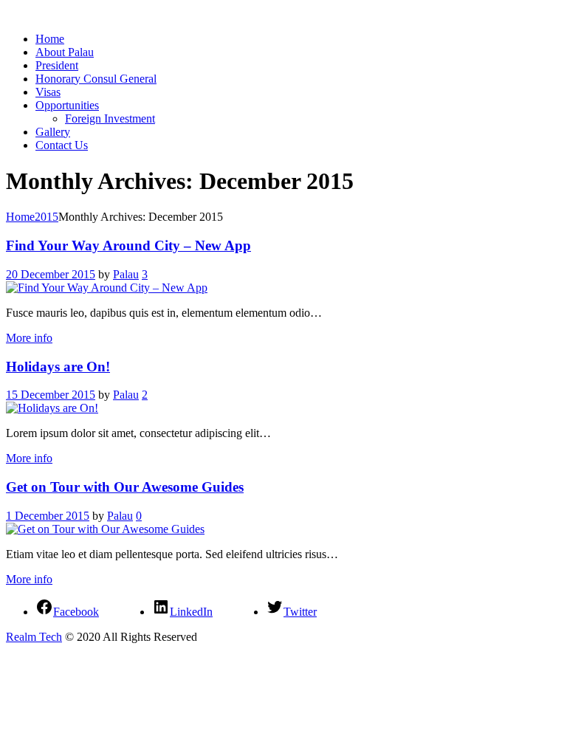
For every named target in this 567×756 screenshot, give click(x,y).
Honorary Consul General (96, 78)
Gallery (52, 132)
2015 (46, 216)
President (56, 65)
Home (49, 38)
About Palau (64, 52)
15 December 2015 (50, 394)
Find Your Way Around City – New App (128, 245)
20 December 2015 (50, 274)
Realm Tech (34, 636)
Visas (48, 92)
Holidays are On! (58, 366)
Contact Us (61, 145)
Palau (126, 274)
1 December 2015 (47, 515)
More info (29, 337)
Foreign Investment (110, 118)
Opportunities (67, 105)
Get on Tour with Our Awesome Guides (125, 487)
